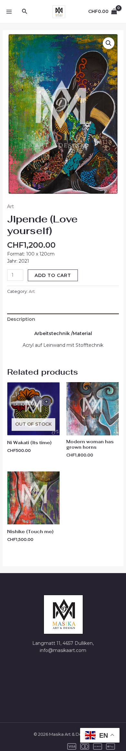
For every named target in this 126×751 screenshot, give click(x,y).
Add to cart (53, 275)
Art (10, 206)
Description (21, 319)
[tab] (63, 319)
